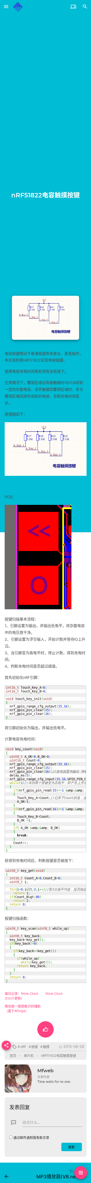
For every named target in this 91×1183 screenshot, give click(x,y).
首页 (13, 1055)
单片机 (29, 1055)
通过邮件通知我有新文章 (31, 1137)
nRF (23, 1047)
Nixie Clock (54, 993)
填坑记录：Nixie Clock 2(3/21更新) (21, 995)
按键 (34, 1047)
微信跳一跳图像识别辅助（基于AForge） (23, 1008)
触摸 (46, 1047)
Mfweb (45, 1070)
